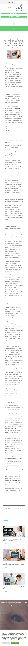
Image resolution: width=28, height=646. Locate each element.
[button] (14, 13)
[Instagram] (8, 2)
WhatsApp (16, 480)
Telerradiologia (16, 108)
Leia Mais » (5, 543)
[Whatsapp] (11, 2)
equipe (6, 414)
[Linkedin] (12, 2)
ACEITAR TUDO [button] (14, 642)
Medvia (17, 151)
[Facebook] (9, 2)
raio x (13, 68)
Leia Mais (18, 639)
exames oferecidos (10, 458)
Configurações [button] (6, 642)
